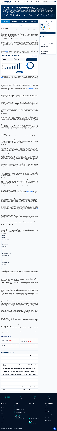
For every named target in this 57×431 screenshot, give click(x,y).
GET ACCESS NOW (32, 221)
